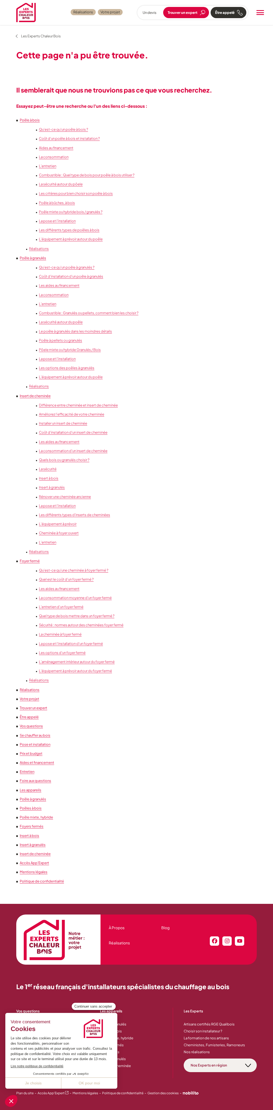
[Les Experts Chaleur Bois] (44, 940)
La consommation (54, 157)
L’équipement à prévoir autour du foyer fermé (75, 671)
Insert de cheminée (35, 396)
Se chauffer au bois (35, 735)
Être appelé (29, 717)
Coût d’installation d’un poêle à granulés (71, 276)
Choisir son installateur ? (203, 1031)
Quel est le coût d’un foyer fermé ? (66, 579)
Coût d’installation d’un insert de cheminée (73, 432)
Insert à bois (48, 478)
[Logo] (26, 12)
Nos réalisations (197, 1052)
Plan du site (25, 1093)
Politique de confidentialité (42, 881)
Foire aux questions (35, 780)
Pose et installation (35, 744)
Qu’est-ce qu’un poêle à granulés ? (66, 267)
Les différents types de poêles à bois (69, 230)
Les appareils (30, 790)
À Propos (117, 927)
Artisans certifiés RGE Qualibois (209, 1024)
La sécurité (48, 469)
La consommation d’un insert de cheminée (73, 451)
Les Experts (193, 1011)
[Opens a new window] (191, 1093)
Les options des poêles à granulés (66, 368)
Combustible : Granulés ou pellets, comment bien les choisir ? (88, 313)
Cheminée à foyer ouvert (59, 533)
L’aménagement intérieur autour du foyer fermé (77, 662)
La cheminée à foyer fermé (60, 634)
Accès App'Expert (34, 863)
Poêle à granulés (33, 258)
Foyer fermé (30, 561)
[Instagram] (227, 941)
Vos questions (31, 726)
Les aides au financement (59, 285)
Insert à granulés (52, 487)
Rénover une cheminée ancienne (65, 496)
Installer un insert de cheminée (63, 423)
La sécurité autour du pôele (61, 184)
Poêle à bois (30, 120)
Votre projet (110, 12)
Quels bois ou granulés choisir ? (64, 460)
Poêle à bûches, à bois (57, 203)
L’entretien (47, 166)
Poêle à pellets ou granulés (60, 340)
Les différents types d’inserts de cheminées (74, 515)
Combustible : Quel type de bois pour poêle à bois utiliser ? (86, 175)
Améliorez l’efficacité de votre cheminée (71, 414)
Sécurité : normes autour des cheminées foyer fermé (81, 625)
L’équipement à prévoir (58, 524)
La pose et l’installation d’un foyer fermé (71, 643)
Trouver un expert (33, 708)
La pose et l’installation (57, 221)
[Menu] (260, 12)
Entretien (27, 771)
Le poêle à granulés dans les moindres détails (75, 331)
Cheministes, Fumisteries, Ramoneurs (214, 1045)
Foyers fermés (31, 826)
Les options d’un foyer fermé (62, 652)
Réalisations (83, 12)
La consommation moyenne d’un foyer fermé (75, 598)
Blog (165, 927)
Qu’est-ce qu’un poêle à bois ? (63, 129)
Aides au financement (56, 148)
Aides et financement (37, 762)
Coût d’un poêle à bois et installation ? (69, 138)
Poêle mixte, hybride (36, 817)
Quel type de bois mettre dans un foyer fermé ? (76, 616)
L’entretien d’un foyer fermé (61, 607)
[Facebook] (214, 941)
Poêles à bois (31, 808)
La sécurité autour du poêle (61, 322)
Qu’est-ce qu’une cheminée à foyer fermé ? (73, 570)
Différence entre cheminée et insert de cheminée (78, 405)
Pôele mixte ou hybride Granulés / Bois (70, 350)
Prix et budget (31, 753)
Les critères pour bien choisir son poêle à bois (76, 193)
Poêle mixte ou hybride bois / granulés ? (70, 212)
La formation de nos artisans (206, 1038)
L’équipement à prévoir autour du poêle (71, 239)
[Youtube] (239, 941)
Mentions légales (33, 872)
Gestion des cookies (163, 1093)
